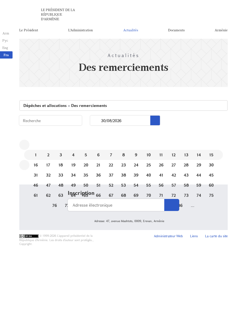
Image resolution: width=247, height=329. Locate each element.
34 (73, 175)
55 (148, 185)
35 (85, 175)
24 (136, 164)
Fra (6, 55)
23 (123, 164)
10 (149, 154)
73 (186, 195)
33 (60, 175)
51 (98, 185)
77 (67, 205)
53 (123, 185)
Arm (5, 33)
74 (199, 195)
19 (73, 164)
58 (186, 185)
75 (211, 195)
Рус (5, 40)
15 (211, 154)
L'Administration (80, 30)
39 (136, 175)
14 (199, 154)
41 (161, 175)
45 (211, 175)
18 (61, 164)
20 (86, 164)
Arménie (221, 30)
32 (48, 175)
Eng (5, 47)
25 (148, 164)
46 (35, 185)
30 (211, 164)
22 (111, 164)
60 (211, 185)
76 (54, 205)
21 (98, 164)
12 (174, 154)
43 (186, 175)
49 (73, 185)
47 (48, 185)
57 (174, 185)
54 (136, 185)
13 (186, 154)
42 (174, 175)
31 (36, 175)
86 (180, 205)
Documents (176, 30)
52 (111, 185)
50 (85, 185)
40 (148, 175)
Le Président (28, 30)
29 (199, 164)
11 (161, 154)
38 (123, 175)
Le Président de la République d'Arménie (58, 14)
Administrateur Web (168, 236)
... (96, 120)
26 (161, 164)
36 (98, 175)
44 (198, 175)
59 (198, 185)
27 (174, 164)
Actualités (130, 30)
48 (60, 185)
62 (48, 195)
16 (36, 164)
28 (186, 164)
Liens (194, 236)
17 (48, 164)
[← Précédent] (24, 145)
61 (36, 195)
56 (161, 185)
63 (60, 195)
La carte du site (216, 236)
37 (111, 175)
